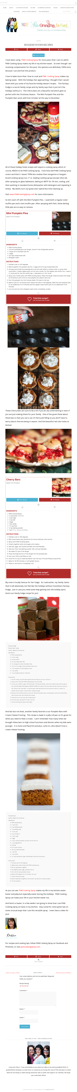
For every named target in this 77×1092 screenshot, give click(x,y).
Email (22, 1017)
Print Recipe (23, 233)
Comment (23, 990)
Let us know (37, 300)
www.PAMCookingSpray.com (22, 194)
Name (22, 1009)
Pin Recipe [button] (56, 233)
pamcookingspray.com (30, 946)
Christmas (38, 40)
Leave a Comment (38, 961)
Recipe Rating (24, 983)
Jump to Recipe (39, 55)
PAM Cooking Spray (29, 60)
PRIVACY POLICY (50, 1089)
